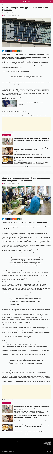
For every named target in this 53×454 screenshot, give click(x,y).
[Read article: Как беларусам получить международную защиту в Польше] (9, 103)
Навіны (7, 441)
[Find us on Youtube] (47, 451)
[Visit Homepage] (26, 2)
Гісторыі (7, 4)
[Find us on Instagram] (43, 451)
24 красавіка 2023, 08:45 (12, 15)
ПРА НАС (22, 441)
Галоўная (3, 4)
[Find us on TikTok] (50, 451)
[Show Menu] (2, 1)
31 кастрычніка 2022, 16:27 (12, 98)
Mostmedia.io (6, 451)
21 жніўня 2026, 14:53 (20, 160)
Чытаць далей (21, 104)
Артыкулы (6, 399)
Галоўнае (10, 399)
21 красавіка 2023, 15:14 (12, 183)
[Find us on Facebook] (44, 451)
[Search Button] (50, 1)
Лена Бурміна (4, 98)
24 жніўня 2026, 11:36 (20, 141)
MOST (5, 15)
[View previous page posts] (25, 166)
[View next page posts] (27, 166)
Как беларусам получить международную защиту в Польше (13, 96)
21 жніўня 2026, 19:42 (20, 151)
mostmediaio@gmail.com (46, 448)
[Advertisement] (26, 124)
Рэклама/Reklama (27, 441)
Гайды (14, 441)
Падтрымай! (18, 441)
